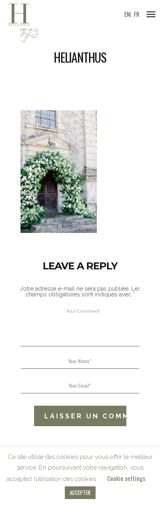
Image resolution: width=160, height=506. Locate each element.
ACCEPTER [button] (80, 492)
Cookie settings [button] (126, 478)
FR (136, 13)
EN (127, 13)
